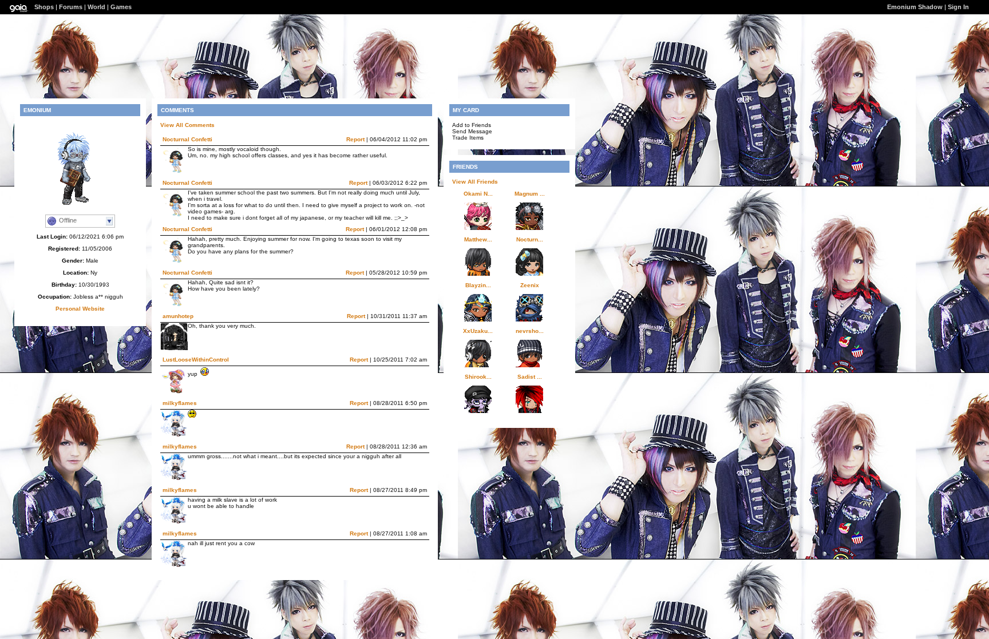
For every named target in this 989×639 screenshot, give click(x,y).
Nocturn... (529, 239)
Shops (44, 6)
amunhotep (178, 316)
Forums (70, 6)
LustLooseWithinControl (196, 359)
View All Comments (187, 125)
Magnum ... (530, 193)
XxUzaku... (478, 331)
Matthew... (478, 239)
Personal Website (80, 308)
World (96, 6)
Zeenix (529, 285)
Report (355, 139)
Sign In (958, 6)
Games (121, 6)
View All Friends (475, 181)
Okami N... (478, 193)
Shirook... (478, 377)
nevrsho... (530, 331)
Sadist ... (529, 377)
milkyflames (180, 403)
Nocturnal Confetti (187, 139)
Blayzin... (478, 285)
